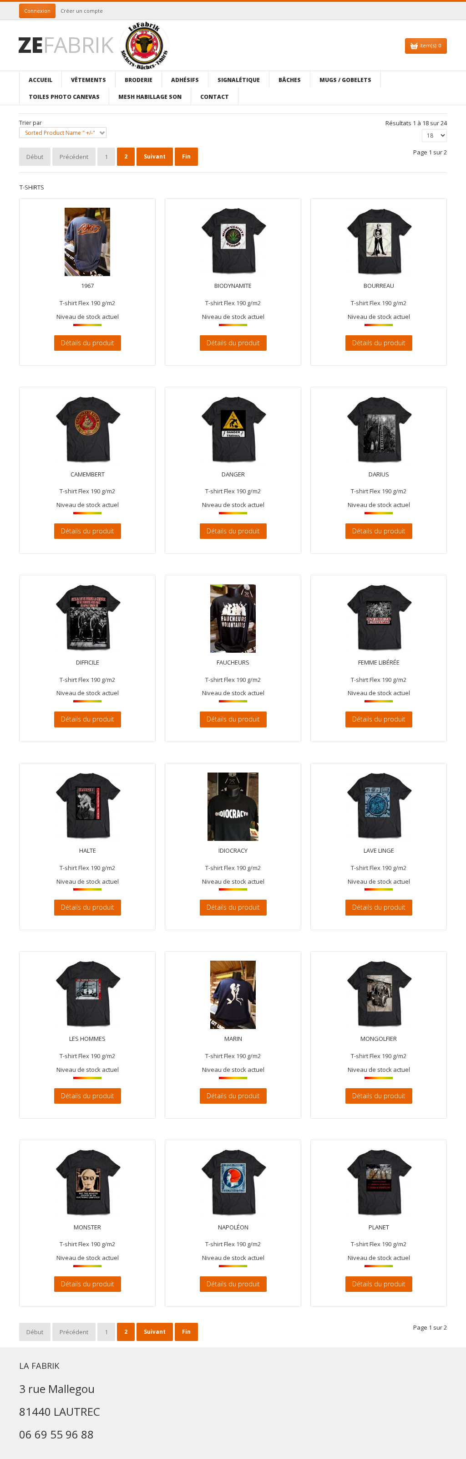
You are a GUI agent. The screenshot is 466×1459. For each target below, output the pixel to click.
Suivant (155, 156)
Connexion (37, 10)
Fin (186, 156)
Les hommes (87, 1039)
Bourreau (379, 286)
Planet (379, 1227)
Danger (233, 474)
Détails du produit (87, 342)
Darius (379, 474)
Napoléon (233, 1227)
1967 (87, 286)
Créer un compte (82, 10)
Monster (87, 1227)
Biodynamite (233, 286)
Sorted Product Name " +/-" (60, 133)
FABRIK (65, 44)
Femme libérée (379, 662)
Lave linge (379, 851)
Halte (87, 851)
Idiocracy (233, 851)
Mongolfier (378, 1039)
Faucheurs (233, 662)
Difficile (87, 662)
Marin (233, 1039)
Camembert (88, 474)
